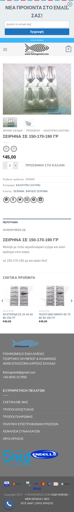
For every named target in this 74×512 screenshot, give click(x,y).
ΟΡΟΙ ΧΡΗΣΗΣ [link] (13, 438)
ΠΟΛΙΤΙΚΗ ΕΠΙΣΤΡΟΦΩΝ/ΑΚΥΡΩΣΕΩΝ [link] (30, 424)
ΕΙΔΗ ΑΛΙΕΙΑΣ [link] (60, 494)
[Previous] (9, 89)
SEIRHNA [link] (18, 191)
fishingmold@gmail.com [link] (19, 372)
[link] (36, 49)
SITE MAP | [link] (28, 503)
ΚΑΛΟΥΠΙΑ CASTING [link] (56, 130)
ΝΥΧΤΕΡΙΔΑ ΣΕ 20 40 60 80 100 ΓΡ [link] (18, 316)
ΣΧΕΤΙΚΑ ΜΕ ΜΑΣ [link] (15, 402)
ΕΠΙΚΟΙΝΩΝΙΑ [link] (37, 40)
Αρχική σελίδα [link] (12, 130)
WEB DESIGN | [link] (34, 498)
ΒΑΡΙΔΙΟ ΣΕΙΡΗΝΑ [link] (37, 191)
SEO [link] (46, 498)
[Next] (65, 89)
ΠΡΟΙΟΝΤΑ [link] (33, 130)
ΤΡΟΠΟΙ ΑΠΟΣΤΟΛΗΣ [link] (18, 409)
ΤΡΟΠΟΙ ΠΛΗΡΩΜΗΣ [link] (18, 416)
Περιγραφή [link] (10, 222)
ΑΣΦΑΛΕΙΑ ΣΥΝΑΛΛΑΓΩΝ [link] (21, 431)
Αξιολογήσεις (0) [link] (14, 230)
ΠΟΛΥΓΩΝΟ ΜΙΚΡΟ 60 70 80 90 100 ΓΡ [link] (54, 316)
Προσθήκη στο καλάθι (45, 165)
